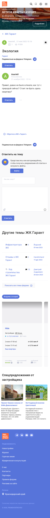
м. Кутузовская (13, 336)
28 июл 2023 (38, 275)
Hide (7, 328)
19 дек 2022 (38, 260)
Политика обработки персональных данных (18, 503)
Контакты (6, 471)
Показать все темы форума (17, 285)
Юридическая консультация (14, 461)
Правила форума (9, 479)
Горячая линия (8, 457)
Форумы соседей (11, 297)
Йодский (37, 245)
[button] (45, 210)
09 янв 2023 (38, 247)
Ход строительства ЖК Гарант (13, 272)
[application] (25, 199)
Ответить (9, 65)
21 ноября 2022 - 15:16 (21, 79)
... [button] (20, 99)
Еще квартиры (10, 349)
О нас (4, 467)
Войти (16, 171)
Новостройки (7, 448)
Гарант (5, 56)
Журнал (5, 452)
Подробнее (39, 24)
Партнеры (6, 475)
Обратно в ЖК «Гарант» (17, 134)
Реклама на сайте (9, 484)
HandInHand (39, 257)
